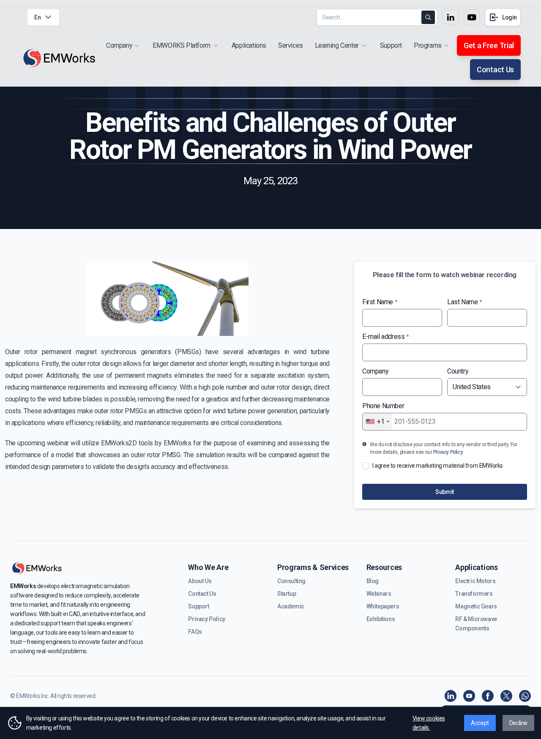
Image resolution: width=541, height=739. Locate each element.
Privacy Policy (448, 452)
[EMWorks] (59, 58)
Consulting (291, 581)
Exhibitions (380, 619)
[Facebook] (488, 696)
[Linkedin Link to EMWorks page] (451, 17)
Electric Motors (475, 581)
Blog (372, 581)
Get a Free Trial (489, 45)
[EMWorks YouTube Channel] (469, 696)
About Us (199, 581)
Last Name (464, 302)
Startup (286, 593)
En (37, 17)
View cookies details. (429, 723)
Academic (290, 606)
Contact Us (495, 69)
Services (290, 45)
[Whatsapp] (525, 696)
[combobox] (377, 421)
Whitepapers (382, 606)
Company (375, 371)
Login (509, 17)
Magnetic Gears (476, 606)
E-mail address (385, 337)
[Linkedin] (450, 696)
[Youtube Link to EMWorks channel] (472, 17)
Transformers (473, 593)
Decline (518, 723)
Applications (249, 45)
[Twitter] (506, 696)
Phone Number (383, 406)
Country (457, 371)
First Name (379, 302)
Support (391, 45)
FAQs (195, 631)
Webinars (378, 593)
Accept (480, 723)
